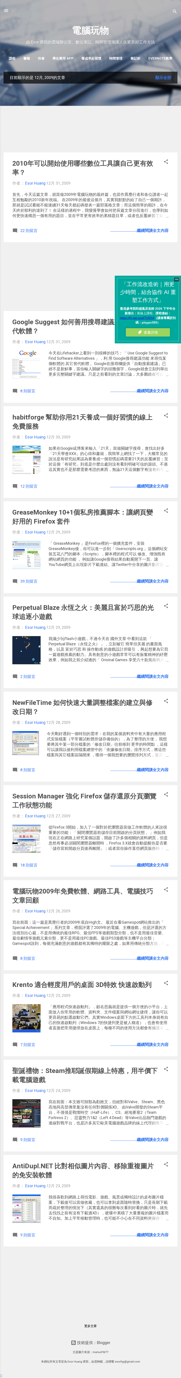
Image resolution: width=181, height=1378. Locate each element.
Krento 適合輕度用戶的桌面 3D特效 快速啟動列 (82, 985)
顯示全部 (163, 77)
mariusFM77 (100, 1352)
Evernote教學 (160, 58)
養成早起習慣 (91, 58)
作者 (41, 58)
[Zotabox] (1, 1376)
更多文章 (90, 1326)
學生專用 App (63, 58)
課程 (12, 58)
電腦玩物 (90, 30)
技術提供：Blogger (93, 1342)
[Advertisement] (90, 118)
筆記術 (135, 58)
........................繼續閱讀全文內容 (139, 230)
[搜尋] (174, 12)
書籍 (26, 58)
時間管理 (116, 58)
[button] (166, 162)
